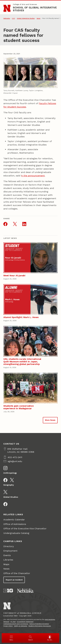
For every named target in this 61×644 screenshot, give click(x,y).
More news (50, 420)
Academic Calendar (14, 519)
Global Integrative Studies (26, 18)
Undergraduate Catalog (16, 533)
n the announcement (33, 175)
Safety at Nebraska (20, 626)
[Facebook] (5, 480)
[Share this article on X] (15, 224)
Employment (10, 550)
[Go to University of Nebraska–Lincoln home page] (7, 8)
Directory (8, 546)
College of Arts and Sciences (25, 4)
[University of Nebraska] (25, 590)
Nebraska (6, 18)
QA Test (13, 621)
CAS (13, 18)
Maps (6, 564)
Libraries (8, 559)
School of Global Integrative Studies (35, 9)
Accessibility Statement (25, 621)
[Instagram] (5, 468)
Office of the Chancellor (16, 573)
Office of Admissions (14, 524)
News (38, 18)
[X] (12, 480)
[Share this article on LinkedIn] (24, 224)
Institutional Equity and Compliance (15, 623)
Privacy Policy (8, 626)
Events (7, 555)
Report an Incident (14, 580)
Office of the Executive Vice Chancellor (25, 528)
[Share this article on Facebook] (5, 224)
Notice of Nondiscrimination (39, 623)
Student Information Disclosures (39, 626)
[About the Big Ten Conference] (8, 591)
